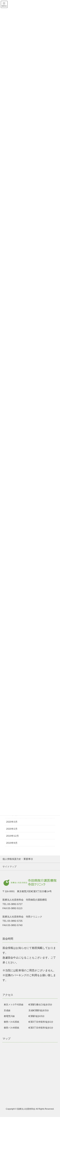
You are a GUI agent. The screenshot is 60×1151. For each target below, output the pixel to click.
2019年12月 (12, 836)
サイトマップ (9, 866)
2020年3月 (12, 821)
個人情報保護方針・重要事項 (17, 859)
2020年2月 (12, 828)
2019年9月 (12, 843)
